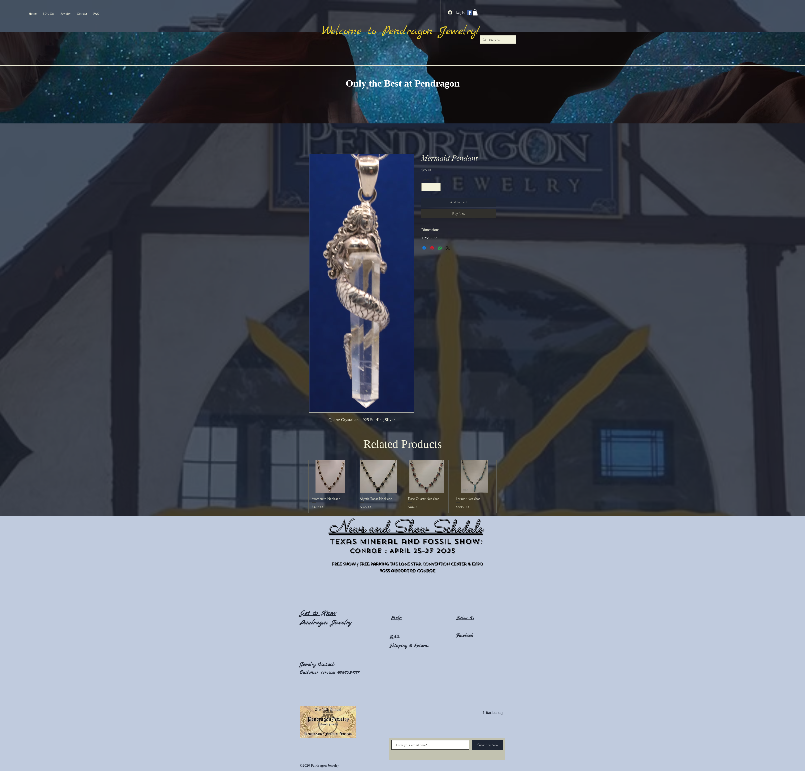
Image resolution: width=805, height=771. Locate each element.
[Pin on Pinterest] (432, 247)
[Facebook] (469, 12)
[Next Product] (502, 488)
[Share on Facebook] (424, 247)
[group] (402, 489)
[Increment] (437, 187)
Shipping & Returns (409, 651)
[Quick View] (330, 476)
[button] (475, 12)
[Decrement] (425, 187)
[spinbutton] (431, 187)
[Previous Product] (302, 488)
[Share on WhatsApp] (440, 247)
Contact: (326, 669)
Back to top (494, 717)
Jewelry (309, 669)
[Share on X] (448, 247)
